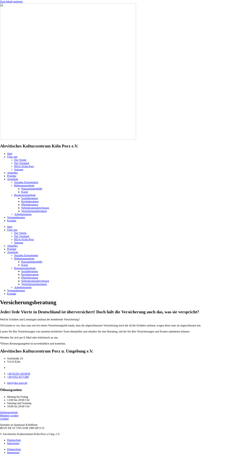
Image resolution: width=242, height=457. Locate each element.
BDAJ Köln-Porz (24, 166)
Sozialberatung (29, 198)
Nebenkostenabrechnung (35, 207)
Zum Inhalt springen (11, 1)
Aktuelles (12, 172)
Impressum (13, 443)
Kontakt (11, 220)
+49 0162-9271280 (18, 376)
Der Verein (20, 159)
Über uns (12, 156)
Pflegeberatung (29, 204)
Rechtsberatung (30, 201)
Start (9, 153)
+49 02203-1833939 (18, 373)
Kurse (24, 191)
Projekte (11, 175)
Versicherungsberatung (34, 211)
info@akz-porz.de (17, 382)
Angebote (12, 179)
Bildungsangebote (24, 185)
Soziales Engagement (26, 182)
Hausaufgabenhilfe (31, 188)
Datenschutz (14, 440)
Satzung (18, 169)
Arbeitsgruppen (23, 214)
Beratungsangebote (25, 195)
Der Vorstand (21, 163)
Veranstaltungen (16, 217)
